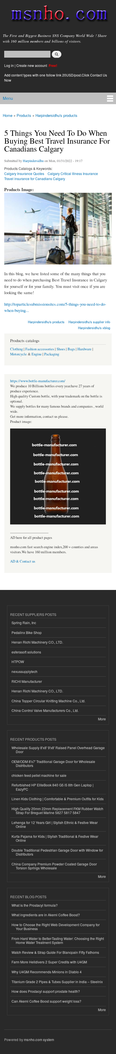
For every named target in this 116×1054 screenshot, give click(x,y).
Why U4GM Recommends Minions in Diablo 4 (47, 971)
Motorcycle (18, 354)
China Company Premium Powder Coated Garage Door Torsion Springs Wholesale (54, 865)
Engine (37, 354)
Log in (9, 65)
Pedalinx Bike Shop (27, 632)
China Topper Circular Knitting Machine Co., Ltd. (48, 700)
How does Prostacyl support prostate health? (46, 991)
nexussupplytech (24, 671)
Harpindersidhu (33, 160)
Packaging (51, 354)
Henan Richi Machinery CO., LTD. (37, 642)
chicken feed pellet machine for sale (39, 775)
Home (7, 115)
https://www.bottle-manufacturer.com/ (37, 381)
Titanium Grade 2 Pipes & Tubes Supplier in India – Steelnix (57, 981)
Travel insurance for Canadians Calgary (34, 178)
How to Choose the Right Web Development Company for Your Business (56, 926)
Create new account (32, 65)
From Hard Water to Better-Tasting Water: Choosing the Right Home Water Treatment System (58, 940)
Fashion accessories (39, 349)
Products (24, 115)
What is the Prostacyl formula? (35, 905)
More (102, 718)
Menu (8, 98)
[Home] (57, 15)
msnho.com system (39, 1039)
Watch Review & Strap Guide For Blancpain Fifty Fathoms (55, 952)
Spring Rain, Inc (24, 622)
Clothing (16, 349)
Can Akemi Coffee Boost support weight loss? (46, 1001)
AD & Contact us (22, 561)
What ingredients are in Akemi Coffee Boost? (46, 914)
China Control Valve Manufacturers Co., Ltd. (45, 710)
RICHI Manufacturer (27, 681)
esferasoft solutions (26, 652)
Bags (71, 349)
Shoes (61, 349)
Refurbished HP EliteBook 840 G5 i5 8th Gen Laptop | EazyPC (52, 786)
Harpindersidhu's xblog (94, 327)
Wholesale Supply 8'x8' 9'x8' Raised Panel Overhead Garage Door (58, 749)
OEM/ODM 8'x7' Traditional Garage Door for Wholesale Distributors (53, 763)
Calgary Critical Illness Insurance (73, 173)
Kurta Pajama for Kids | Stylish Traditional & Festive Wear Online (55, 838)
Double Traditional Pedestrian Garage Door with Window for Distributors (57, 852)
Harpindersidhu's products (56, 115)
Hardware (84, 349)
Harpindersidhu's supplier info (89, 322)
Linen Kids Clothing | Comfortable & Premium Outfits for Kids (58, 798)
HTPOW (18, 661)
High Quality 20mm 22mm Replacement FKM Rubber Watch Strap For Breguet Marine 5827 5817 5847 (57, 810)
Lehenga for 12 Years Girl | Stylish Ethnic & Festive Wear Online (55, 824)
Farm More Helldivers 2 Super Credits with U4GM (49, 961)
